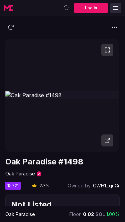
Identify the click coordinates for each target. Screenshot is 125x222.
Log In (91, 7)
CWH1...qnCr (106, 185)
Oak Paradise (20, 173)
